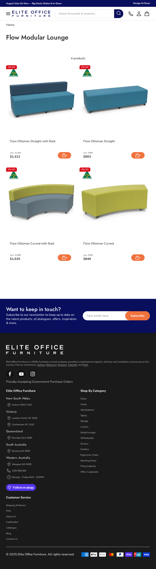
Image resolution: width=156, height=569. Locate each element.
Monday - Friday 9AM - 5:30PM (28, 477)
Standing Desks (88, 460)
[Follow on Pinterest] (33, 377)
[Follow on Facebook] (10, 377)
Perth (85, 364)
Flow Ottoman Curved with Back (32, 244)
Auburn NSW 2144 (22, 404)
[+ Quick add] (64, 155)
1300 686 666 (19, 470)
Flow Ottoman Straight (99, 141)
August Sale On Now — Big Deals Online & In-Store (34, 3)
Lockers (84, 426)
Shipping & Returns (16, 505)
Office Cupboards (89, 471)
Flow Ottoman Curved (98, 244)
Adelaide (72, 364)
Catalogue (11, 527)
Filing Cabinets (88, 466)
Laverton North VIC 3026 (24, 418)
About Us (11, 516)
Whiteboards (87, 438)
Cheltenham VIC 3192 (23, 424)
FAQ (8, 510)
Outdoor (84, 449)
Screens (84, 443)
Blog (8, 533)
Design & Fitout (141, 3)
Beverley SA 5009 (21, 450)
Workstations (87, 409)
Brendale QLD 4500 (22, 437)
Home (10, 25)
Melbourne (51, 364)
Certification (12, 522)
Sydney (41, 364)
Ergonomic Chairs (89, 454)
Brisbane (62, 364)
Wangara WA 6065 (21, 464)
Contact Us (12, 538)
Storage (84, 421)
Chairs (83, 404)
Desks (83, 398)
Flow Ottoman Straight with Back (33, 141)
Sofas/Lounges (88, 432)
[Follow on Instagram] (21, 377)
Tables (83, 415)
